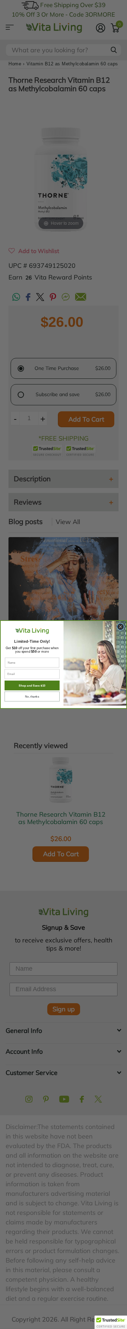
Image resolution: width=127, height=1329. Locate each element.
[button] (111, 1322)
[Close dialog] (120, 626)
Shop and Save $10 (32, 685)
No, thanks (32, 696)
